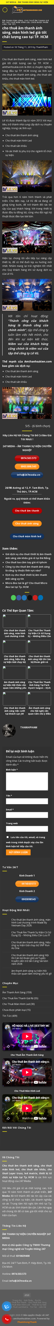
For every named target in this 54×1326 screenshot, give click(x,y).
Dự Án (38, 1300)
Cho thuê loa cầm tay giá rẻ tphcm (26, 562)
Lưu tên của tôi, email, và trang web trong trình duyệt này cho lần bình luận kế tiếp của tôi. (25, 842)
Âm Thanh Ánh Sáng (12, 20)
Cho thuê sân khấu (16, 146)
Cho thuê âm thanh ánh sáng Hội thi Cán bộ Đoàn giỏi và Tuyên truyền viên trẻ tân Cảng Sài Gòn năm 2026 (30, 959)
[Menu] (5, 9)
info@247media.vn (20, 1280)
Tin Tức (12, 24)
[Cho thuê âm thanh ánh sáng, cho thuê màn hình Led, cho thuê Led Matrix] (27, 9)
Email (10, 809)
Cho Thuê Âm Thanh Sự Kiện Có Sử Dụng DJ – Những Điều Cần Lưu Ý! (31, 934)
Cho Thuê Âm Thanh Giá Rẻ (17, 998)
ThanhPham (42, 47)
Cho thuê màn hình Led (18, 140)
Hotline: (14, 1274)
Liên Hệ (42, 1307)
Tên (9, 795)
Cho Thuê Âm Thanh (17, 1302)
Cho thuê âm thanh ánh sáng (21, 135)
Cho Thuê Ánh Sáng (37, 1302)
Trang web (12, 823)
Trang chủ (17, 1300)
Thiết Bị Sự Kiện (39, 1304)
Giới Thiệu (28, 1300)
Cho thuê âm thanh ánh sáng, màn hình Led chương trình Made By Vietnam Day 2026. (30, 922)
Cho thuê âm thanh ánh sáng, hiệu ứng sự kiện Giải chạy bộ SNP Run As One (30, 945)
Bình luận (12, 769)
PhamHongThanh (27, 1322)
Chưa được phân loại (14, 1010)
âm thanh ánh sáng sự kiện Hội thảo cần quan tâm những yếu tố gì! (31, 972)
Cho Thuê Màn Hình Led (18, 22)
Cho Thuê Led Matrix (18, 1307)
